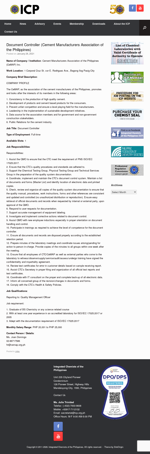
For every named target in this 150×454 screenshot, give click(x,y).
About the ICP (122, 23)
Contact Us (10, 31)
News (23, 23)
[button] (144, 28)
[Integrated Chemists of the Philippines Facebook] (132, 8)
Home (7, 23)
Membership (77, 23)
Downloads (98, 23)
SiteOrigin (118, 446)
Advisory (40, 23)
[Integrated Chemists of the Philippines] (24, 9)
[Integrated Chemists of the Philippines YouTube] (140, 8)
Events (57, 23)
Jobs (17, 351)
